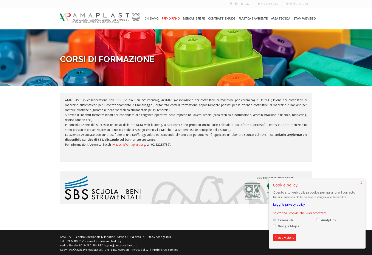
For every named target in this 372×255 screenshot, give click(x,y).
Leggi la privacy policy (289, 204)
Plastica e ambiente (253, 18)
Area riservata (269, 3)
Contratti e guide (221, 18)
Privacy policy (139, 250)
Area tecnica (280, 18)
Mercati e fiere (194, 18)
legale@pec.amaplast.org (120, 245)
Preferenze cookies (165, 250)
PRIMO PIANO (171, 18)
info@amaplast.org (108, 241)
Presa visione (284, 237)
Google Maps (288, 226)
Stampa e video (305, 18)
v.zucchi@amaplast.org (129, 144)
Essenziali (285, 220)
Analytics (328, 220)
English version (298, 3)
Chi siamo (151, 18)
